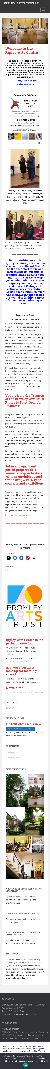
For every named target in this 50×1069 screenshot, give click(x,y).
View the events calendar (20, 729)
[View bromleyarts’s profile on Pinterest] (13, 708)
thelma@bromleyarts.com (16, 386)
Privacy (23, 1011)
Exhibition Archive (13, 758)
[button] (17, 790)
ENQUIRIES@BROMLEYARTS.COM (21, 1014)
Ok (25, 1065)
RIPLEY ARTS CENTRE (21, 3)
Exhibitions (10, 752)
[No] (47, 1060)
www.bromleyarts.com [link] (25, 84)
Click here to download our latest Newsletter (24, 692)
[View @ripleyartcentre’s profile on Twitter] (10, 708)
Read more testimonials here (17, 515)
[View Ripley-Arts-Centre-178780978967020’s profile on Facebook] (7, 708)
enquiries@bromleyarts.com (17, 661)
